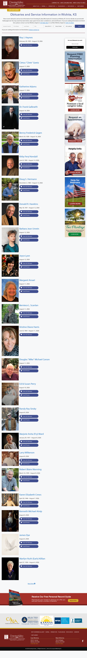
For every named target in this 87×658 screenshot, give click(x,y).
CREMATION (51, 6)
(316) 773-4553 (69, 23)
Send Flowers (26, 74)
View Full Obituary (27, 45)
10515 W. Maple (59, 640)
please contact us (34, 30)
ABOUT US (36, 6)
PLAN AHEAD (61, 6)
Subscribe (75, 47)
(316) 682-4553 (44, 23)
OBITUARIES (80, 6)
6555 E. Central (34, 640)
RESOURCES (71, 6)
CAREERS (76, 632)
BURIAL (44, 6)
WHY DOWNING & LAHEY (37, 632)
